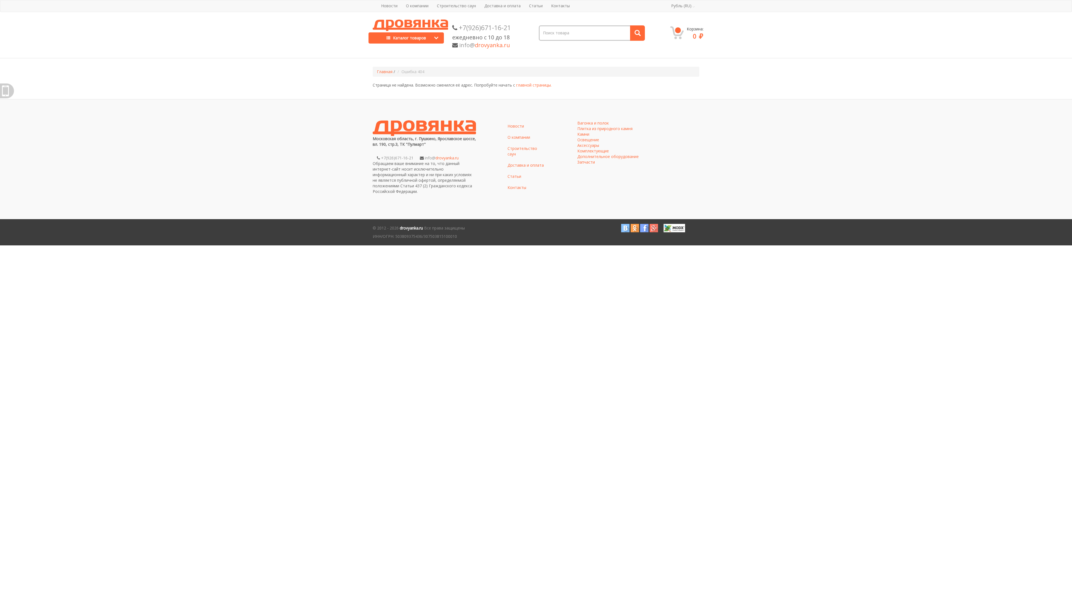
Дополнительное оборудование (608, 156)
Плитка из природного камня (605, 128)
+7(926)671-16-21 (485, 27)
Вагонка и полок (593, 123)
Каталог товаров (409, 37)
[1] (637, 33)
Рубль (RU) (681, 5)
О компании (417, 5)
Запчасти (586, 162)
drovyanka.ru (411, 228)
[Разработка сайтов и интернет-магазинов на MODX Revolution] (674, 227)
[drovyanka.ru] (410, 23)
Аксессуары (588, 145)
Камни (583, 134)
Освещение (588, 139)
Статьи (536, 5)
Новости (389, 5)
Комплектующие (593, 151)
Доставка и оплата (502, 5)
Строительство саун (456, 5)
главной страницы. (534, 85)
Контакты (560, 5)
